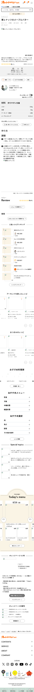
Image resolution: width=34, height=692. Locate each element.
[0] (23, 3)
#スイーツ (4, 23)
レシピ (8, 631)
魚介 (5, 424)
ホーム (3, 631)
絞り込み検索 (16, 14)
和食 (5, 397)
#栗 (25, 23)
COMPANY (5, 655)
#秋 (22, 23)
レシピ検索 (6, 7)
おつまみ (14, 631)
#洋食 (10, 23)
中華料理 (7, 405)
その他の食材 (8, 432)
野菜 (5, 428)
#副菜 (16, 355)
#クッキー (11, 318)
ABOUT (4, 651)
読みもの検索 (16, 7)
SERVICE (5, 646)
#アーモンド (4, 25)
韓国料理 (7, 409)
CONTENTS (6, 642)
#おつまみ (16, 23)
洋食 (5, 401)
